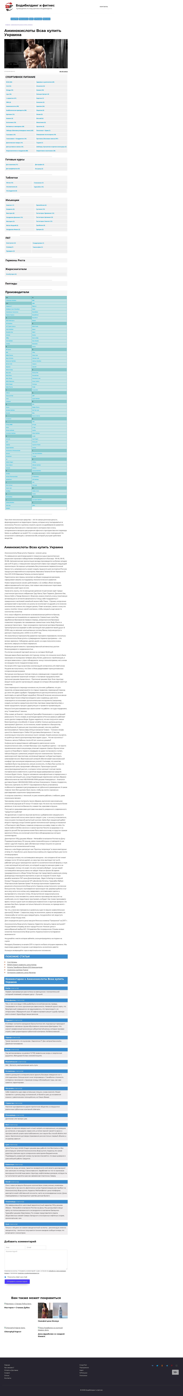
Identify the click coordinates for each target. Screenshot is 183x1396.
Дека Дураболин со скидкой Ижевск (51, 1335)
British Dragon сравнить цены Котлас (22, 965)
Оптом (6, 1375)
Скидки (7, 1373)
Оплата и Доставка (11, 1370)
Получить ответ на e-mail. (17, 1277)
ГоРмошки (38, 19)
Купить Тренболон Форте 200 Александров (24, 967)
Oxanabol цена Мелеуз (48, 1321)
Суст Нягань (12, 962)
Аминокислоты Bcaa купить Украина (22, 24)
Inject (31, 19)
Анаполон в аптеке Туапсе (17, 970)
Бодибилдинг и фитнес (35, 5)
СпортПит (14, 19)
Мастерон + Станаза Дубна (17, 1308)
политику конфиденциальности (28, 1273)
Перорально (23, 19)
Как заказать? (9, 1367)
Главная (7, 24)
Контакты (104, 6)
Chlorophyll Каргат (12, 1332)
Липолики (46, 19)
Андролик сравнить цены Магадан (21, 973)
